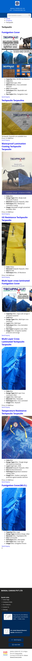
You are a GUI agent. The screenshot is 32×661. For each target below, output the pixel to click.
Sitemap (5, 609)
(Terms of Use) (18, 653)
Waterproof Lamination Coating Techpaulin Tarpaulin (14, 146)
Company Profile (7, 602)
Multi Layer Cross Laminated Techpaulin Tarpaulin (13, 341)
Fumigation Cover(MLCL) (14, 485)
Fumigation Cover (11, 32)
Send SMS (17, 644)
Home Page (6, 599)
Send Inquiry (6, 97)
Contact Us (6, 607)
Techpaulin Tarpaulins (13, 100)
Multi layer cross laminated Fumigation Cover (16, 282)
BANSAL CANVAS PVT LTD (17, 9)
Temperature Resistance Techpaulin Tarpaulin (14, 412)
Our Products (6, 604)
